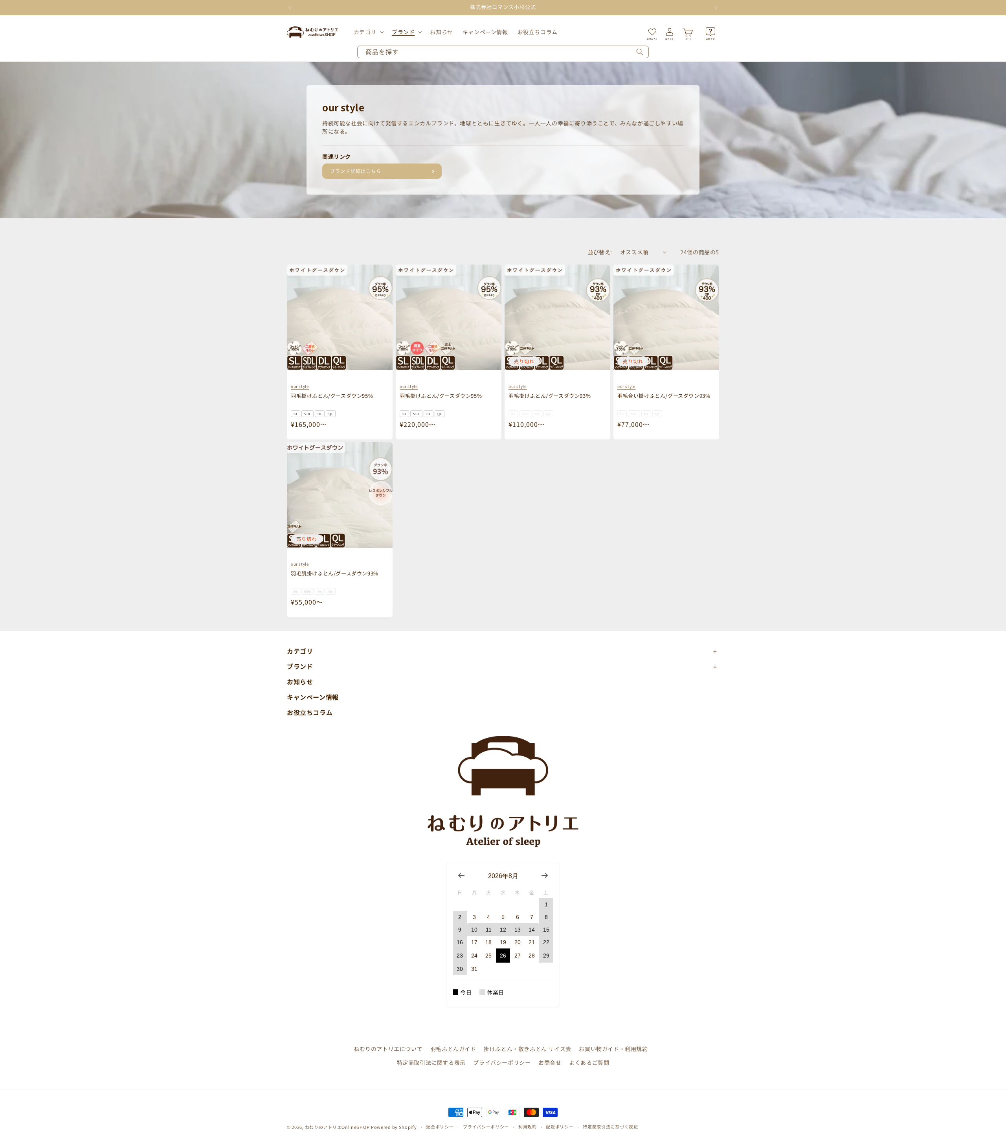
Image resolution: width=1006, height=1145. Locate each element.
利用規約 (527, 1126)
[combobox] (503, 52)
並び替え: (600, 252)
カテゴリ (365, 32)
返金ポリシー (439, 1126)
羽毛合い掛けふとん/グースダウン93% (663, 395)
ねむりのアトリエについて (388, 1049)
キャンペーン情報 (313, 697)
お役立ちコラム (309, 712)
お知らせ (300, 681)
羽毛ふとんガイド (453, 1049)
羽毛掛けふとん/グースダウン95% (332, 395)
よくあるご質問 (589, 1062)
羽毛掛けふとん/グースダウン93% (550, 395)
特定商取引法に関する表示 (431, 1062)
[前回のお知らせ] (289, 7)
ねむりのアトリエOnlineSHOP (337, 1127)
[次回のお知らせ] (716, 7)
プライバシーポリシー (502, 1062)
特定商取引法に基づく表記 (610, 1126)
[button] (368, 32)
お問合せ (549, 1062)
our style (300, 386)
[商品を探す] (639, 52)
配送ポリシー (559, 1126)
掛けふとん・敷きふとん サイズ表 (527, 1049)
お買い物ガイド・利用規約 (613, 1049)
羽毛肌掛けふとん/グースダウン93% (334, 573)
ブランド (403, 32)
